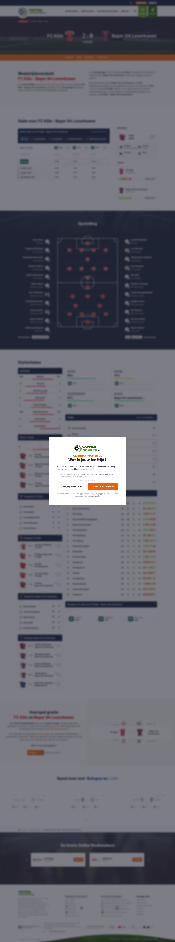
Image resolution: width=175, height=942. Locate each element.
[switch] (58, 475)
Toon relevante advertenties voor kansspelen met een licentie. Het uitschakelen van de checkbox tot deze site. (87, 475)
